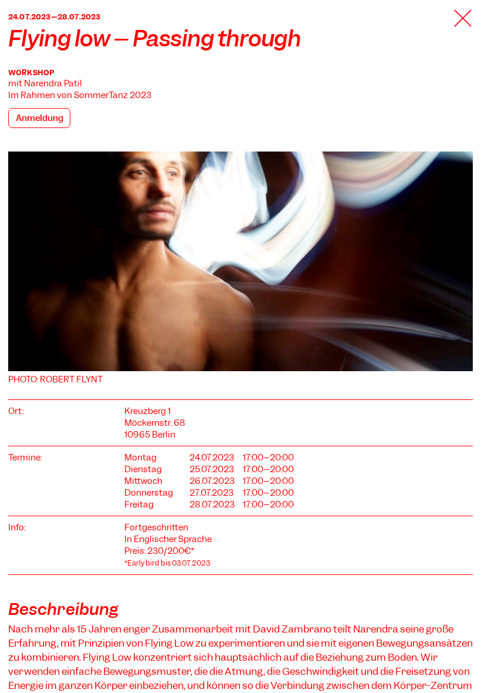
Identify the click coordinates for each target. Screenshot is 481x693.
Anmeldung (39, 118)
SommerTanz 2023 (112, 95)
